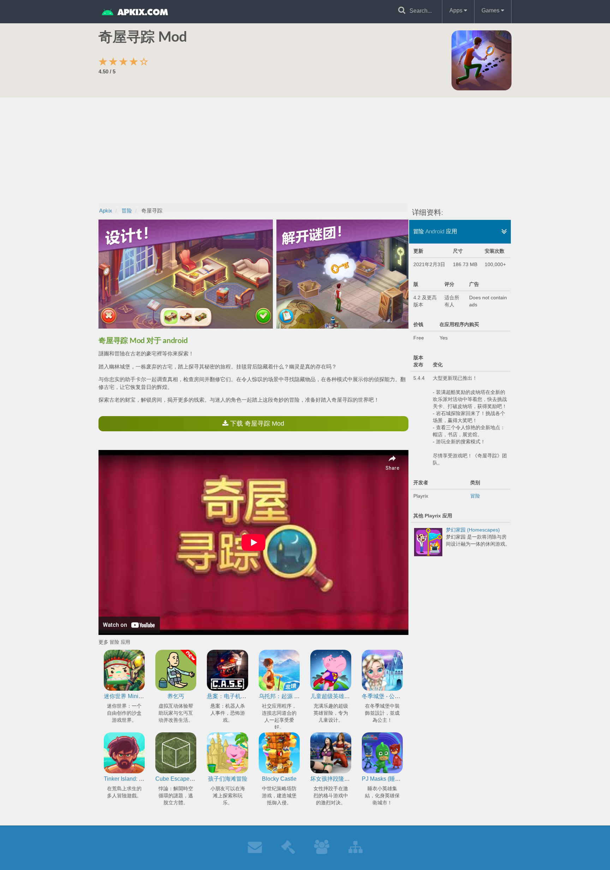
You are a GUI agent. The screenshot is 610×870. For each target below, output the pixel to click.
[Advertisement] (305, 150)
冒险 (475, 496)
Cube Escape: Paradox (184, 779)
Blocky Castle (279, 779)
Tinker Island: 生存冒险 (132, 779)
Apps (456, 10)
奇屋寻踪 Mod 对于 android (142, 340)
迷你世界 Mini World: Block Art (142, 696)
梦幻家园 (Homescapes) (473, 530)
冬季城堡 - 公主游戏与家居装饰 (401, 696)
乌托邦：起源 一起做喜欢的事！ (299, 696)
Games (491, 10)
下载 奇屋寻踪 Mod (256, 423)
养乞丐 (175, 696)
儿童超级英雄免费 (332, 696)
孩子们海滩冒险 (227, 779)
